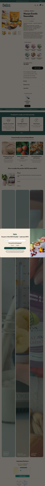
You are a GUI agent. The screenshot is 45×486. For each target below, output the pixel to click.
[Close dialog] (44, 229)
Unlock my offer (15, 248)
